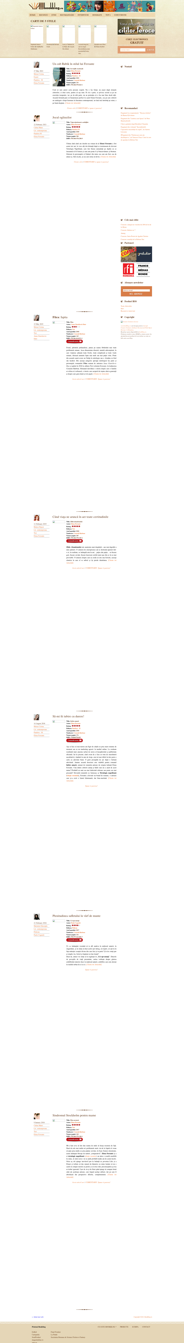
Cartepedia (35, 1334)
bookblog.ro (46, 6)
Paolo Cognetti (39, 935)
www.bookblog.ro (126, 326)
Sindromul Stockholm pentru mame (74, 1115)
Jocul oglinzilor (62, 117)
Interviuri (83, 15)
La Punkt (54, 1334)
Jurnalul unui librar (100, 44)
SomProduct (36, 1337)
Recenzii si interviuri (128, 311)
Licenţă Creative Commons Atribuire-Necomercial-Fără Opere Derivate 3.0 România (136, 328)
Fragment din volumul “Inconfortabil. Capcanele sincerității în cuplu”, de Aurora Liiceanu (135, 129)
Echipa (135, 1327)
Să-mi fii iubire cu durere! (68, 716)
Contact (146, 1327)
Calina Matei (38, 127)
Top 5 (108, 15)
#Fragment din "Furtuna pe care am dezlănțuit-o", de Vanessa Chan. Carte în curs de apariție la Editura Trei (136, 137)
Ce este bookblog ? (107, 1327)
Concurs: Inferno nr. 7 (128, 230)
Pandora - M (38, 80)
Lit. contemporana (40, 130)
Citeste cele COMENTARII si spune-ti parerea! (84, 108)
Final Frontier (56, 1332)
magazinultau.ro (37, 1340)
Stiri (122, 308)
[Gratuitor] (144, 254)
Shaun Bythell (100, 47)
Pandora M (38, 133)
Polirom (37, 932)
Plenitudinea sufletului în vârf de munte (77, 916)
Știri (53, 15)
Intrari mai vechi (37, 1317)
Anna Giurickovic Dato (78, 324)
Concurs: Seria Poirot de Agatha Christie (134, 236)
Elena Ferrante (39, 83)
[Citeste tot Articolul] (72, 103)
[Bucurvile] (109, 6)
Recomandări (67, 15)
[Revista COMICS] (128, 254)
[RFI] (136, 270)
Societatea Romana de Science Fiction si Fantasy (68, 1337)
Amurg (123, 233)
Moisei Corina (39, 74)
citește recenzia (72, 775)
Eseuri (36, 77)
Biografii (97, 15)
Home (32, 15)
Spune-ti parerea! (91, 786)
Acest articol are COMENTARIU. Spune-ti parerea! (91, 379)
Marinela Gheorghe (40, 926)
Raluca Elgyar (39, 527)
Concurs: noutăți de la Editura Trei (132, 239)
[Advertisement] (136, 87)
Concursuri (120, 15)
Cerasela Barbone (79, 80)
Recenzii (43, 15)
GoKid (34, 1332)
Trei (35, 333)
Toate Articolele (126, 306)
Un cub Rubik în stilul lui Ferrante (73, 64)
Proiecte (124, 1327)
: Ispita (60, 317)
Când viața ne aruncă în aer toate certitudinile (80, 517)
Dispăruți (49, 44)
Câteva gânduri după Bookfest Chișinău (134, 124)
